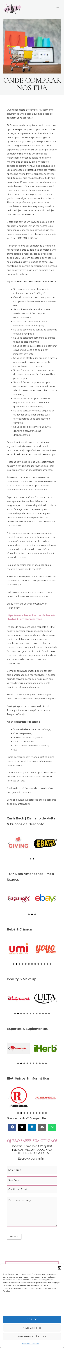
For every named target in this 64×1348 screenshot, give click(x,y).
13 (50, 964)
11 (44, 964)
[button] (59, 1268)
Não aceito (32, 1328)
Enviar (14, 1237)
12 (47, 964)
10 (41, 964)
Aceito (32, 1319)
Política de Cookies (30, 1344)
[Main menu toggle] (58, 8)
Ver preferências (32, 1336)
